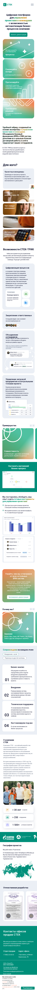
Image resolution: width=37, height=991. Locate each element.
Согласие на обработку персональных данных (10, 968)
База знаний (7, 974)
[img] (18, 222)
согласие (4, 982)
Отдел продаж (10, 219)
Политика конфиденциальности (13, 971)
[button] (18, 35)
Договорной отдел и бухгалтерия (10, 234)
